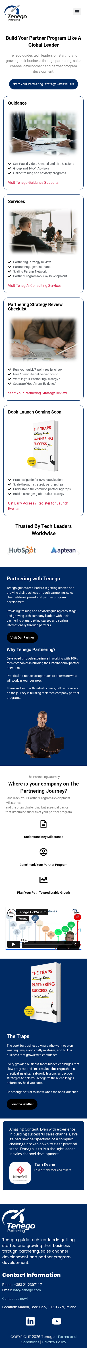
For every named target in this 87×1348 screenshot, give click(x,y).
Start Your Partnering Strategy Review (37, 393)
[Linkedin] (30, 1321)
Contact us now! (15, 1298)
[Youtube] (57, 1321)
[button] (77, 11)
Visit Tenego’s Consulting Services (34, 285)
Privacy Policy (54, 1342)
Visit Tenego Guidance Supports (33, 182)
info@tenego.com (27, 1290)
